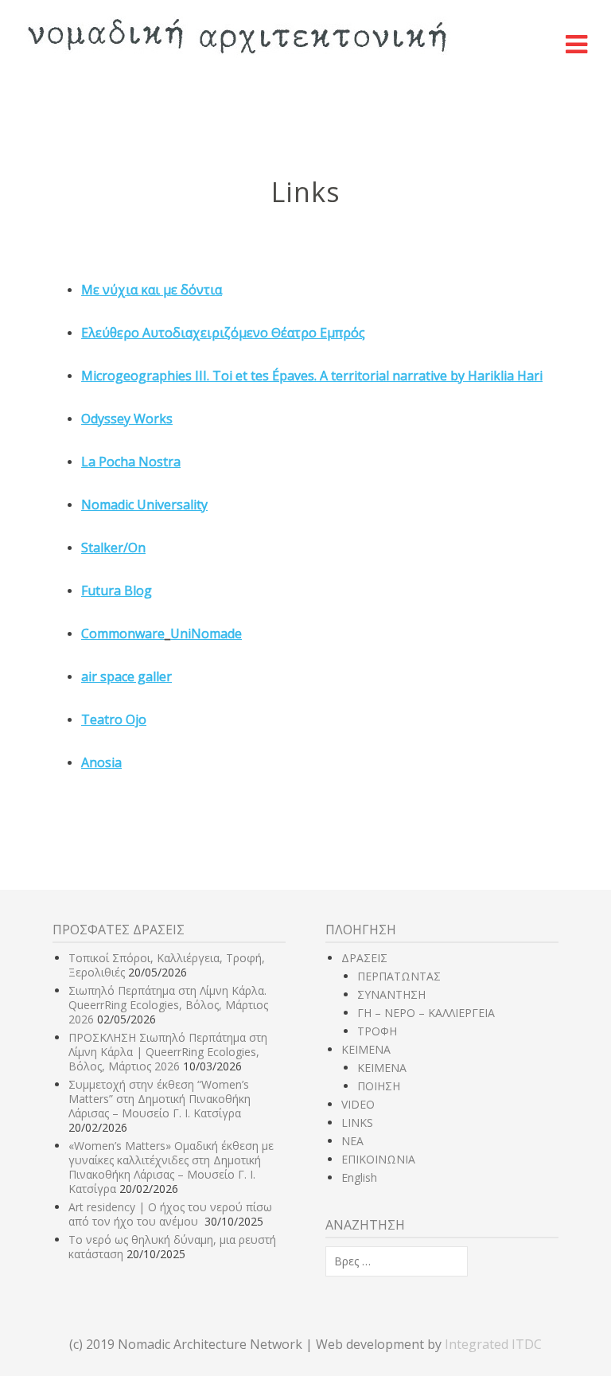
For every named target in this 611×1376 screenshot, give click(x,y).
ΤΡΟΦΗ (377, 1031)
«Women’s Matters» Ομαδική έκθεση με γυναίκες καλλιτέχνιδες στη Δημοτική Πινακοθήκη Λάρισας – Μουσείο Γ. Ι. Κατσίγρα (171, 1167)
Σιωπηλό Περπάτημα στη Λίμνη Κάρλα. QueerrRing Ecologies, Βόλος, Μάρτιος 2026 (168, 1005)
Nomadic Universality (144, 504)
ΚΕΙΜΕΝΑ (366, 1049)
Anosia (101, 762)
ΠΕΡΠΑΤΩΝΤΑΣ (399, 976)
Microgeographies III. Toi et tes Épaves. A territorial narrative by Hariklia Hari (312, 375)
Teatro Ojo (113, 719)
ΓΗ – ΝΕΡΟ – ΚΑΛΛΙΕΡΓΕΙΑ (426, 1012)
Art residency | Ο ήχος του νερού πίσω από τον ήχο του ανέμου (170, 1214)
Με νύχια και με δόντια (151, 289)
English (359, 1177)
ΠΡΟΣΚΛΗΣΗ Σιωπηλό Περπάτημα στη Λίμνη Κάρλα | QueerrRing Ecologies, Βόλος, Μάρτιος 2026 (167, 1052)
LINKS (357, 1122)
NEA (352, 1140)
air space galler (126, 676)
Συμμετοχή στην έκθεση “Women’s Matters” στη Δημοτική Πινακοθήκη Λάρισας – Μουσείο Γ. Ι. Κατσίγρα (159, 1099)
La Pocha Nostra (131, 461)
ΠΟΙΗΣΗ (378, 1085)
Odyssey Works (127, 418)
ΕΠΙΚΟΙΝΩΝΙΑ (378, 1159)
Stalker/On (113, 547)
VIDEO (358, 1104)
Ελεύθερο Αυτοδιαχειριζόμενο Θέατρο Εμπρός (223, 332)
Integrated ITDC (493, 1344)
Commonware (123, 633)
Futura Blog (116, 590)
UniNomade (206, 633)
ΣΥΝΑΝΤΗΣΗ (391, 994)
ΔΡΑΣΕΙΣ (364, 957)
